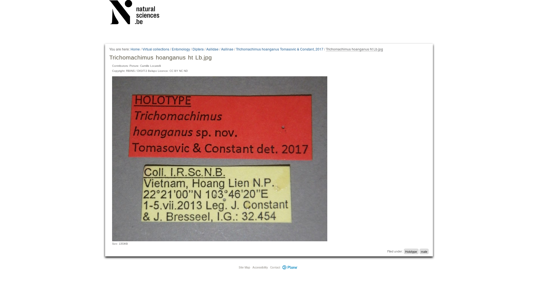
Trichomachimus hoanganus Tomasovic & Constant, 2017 (279, 49)
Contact (275, 267)
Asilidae (212, 49)
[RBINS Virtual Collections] (137, 13)
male (424, 251)
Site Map (244, 267)
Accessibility (260, 267)
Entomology (181, 49)
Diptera (198, 49)
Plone (290, 267)
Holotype (411, 251)
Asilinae (227, 49)
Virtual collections (155, 49)
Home (135, 49)
